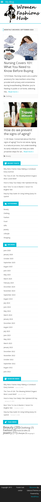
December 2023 (9, 323)
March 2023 (8, 343)
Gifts (5, 225)
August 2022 (8, 367)
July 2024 (7, 303)
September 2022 (9, 364)
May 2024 (7, 311)
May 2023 (7, 339)
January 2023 (8, 347)
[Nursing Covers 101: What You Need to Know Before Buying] (20, 48)
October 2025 (8, 259)
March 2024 (8, 315)
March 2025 (8, 279)
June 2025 (7, 271)
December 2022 (9, 351)
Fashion (6, 217)
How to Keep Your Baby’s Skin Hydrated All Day (20, 183)
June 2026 (7, 250)
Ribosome (33, 487)
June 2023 (7, 335)
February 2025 (9, 283)
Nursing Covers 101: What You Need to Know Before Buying (18, 67)
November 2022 (9, 355)
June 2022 (7, 372)
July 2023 (7, 331)
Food (5, 221)
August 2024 (8, 299)
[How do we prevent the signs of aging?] (20, 115)
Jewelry (6, 229)
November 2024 (9, 291)
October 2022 (8, 359)
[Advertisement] (20, 457)
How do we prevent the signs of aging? (18, 132)
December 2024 (9, 287)
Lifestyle (7, 234)
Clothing (9, 96)
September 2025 (9, 262)
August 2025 (8, 267)
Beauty (8, 156)
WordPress (35, 497)
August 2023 (8, 327)
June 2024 (7, 307)
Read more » (13, 92)
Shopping (7, 238)
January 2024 (8, 319)
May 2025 (7, 275)
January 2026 (8, 254)
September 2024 (9, 295)
